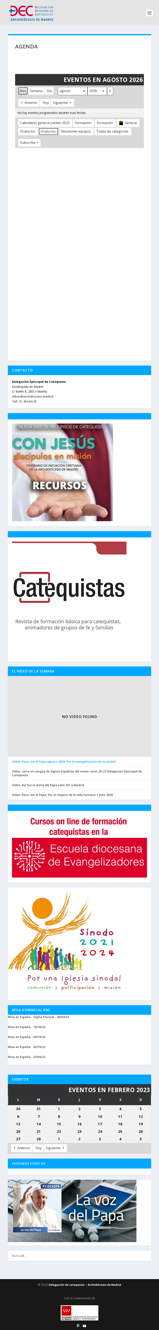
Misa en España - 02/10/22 (26, 1047)
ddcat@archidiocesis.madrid (32, 396)
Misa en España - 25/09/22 (26, 1057)
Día (49, 91)
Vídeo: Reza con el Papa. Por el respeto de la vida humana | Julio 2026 (62, 795)
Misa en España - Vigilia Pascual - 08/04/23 (38, 1017)
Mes (23, 91)
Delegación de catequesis (66, 1285)
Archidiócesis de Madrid (104, 1285)
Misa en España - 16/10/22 (26, 1027)
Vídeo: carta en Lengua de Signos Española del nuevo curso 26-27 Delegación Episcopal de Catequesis (77, 773)
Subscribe (27, 142)
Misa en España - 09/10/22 (26, 1037)
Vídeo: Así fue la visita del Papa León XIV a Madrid (48, 785)
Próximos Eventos (28, 1163)
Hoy (46, 102)
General (131, 123)
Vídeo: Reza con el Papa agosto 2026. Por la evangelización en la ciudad (64, 762)
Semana (36, 91)
